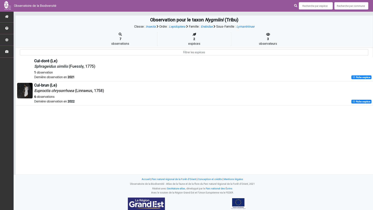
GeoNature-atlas (176, 188)
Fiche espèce (362, 77)
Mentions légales (233, 179)
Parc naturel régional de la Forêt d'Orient (174, 179)
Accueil (146, 179)
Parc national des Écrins (219, 188)
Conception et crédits (210, 179)
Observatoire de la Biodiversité (35, 6)
